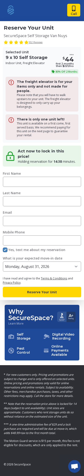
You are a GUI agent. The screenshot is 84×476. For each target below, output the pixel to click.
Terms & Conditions (54, 278)
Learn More (16, 323)
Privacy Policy (12, 283)
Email (7, 212)
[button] (42, 345)
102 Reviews (35, 42)
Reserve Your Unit (42, 292)
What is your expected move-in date (32, 258)
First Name (12, 173)
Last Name (12, 193)
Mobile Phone (14, 232)
